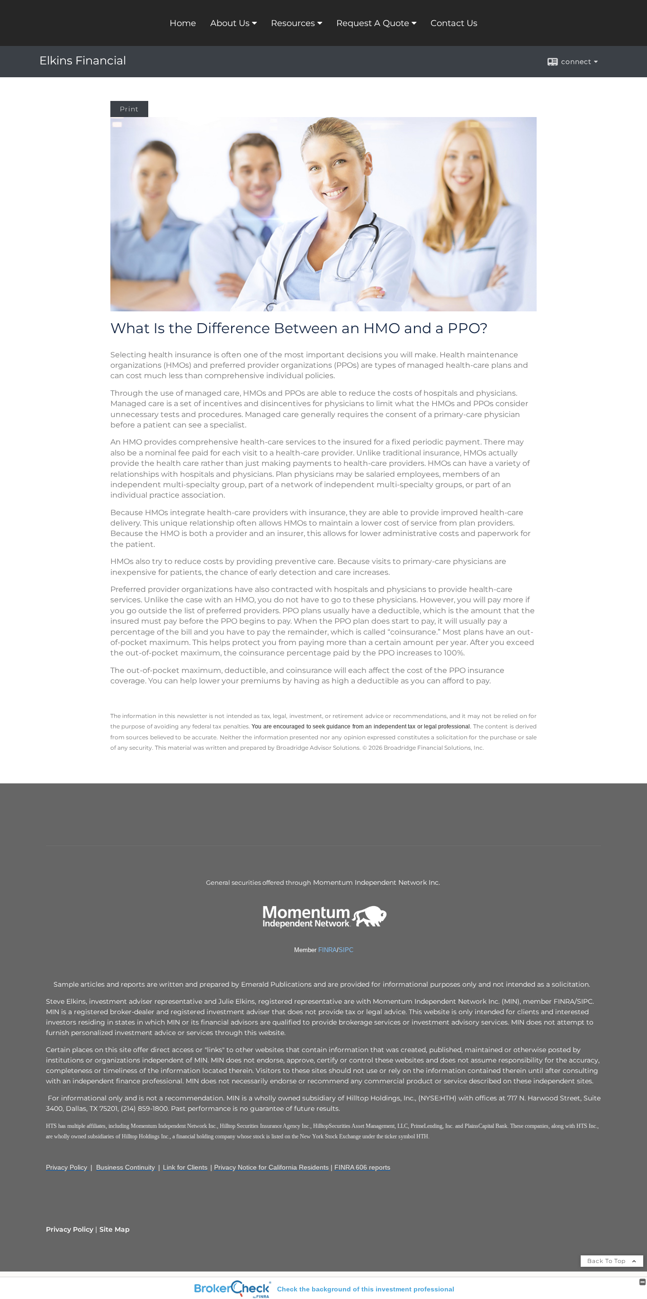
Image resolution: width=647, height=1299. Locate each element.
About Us (230, 23)
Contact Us (454, 23)
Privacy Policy (69, 1229)
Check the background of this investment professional (365, 1289)
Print (129, 109)
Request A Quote (372, 23)
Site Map (114, 1229)
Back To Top (607, 1260)
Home (183, 23)
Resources (293, 23)
